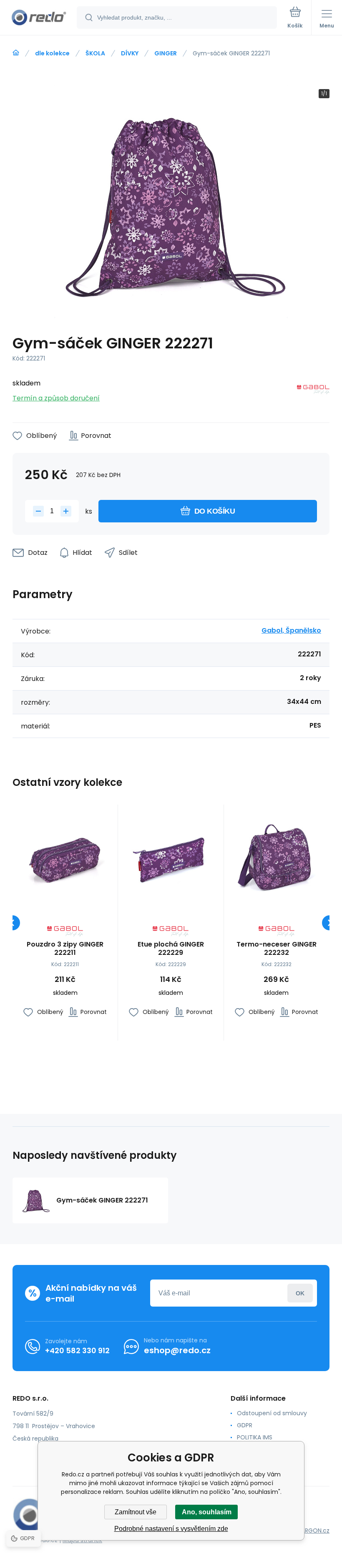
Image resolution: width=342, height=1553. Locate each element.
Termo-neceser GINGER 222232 (276, 948)
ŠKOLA (95, 53)
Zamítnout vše (135, 1512)
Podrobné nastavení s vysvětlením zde (171, 1528)
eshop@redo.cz (177, 1350)
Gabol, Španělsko (291, 630)
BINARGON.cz (311, 1530)
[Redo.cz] (16, 53)
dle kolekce (52, 53)
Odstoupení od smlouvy (272, 1413)
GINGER (165, 53)
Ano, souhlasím (206, 1512)
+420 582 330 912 (77, 1350)
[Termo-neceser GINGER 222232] (276, 857)
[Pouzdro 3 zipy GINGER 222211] (65, 857)
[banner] (38, 18)
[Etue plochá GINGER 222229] (170, 857)
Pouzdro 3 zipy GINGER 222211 (65, 948)
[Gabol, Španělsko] (313, 391)
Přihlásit (300, 1293)
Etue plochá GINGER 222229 (171, 948)
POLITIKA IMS (254, 1437)
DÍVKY (129, 53)
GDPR (244, 1425)
